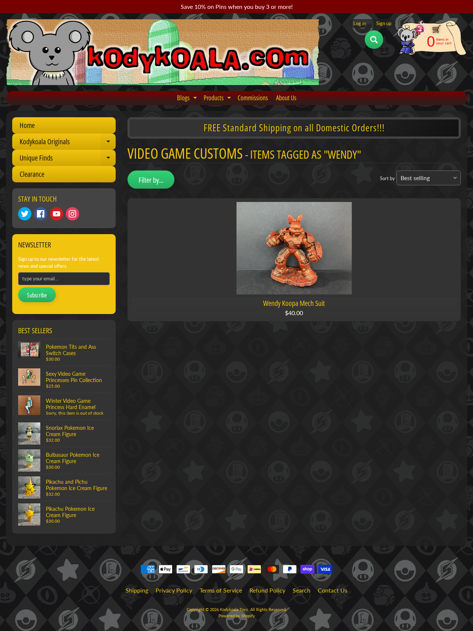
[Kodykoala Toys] (163, 52)
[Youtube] (56, 213)
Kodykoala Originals (68, 143)
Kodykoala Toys (234, 609)
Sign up (383, 23)
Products (218, 99)
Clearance (32, 174)
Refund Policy (267, 590)
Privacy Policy (174, 590)
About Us (286, 97)
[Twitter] (24, 213)
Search (301, 590)
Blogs (188, 99)
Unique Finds (68, 159)
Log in (359, 23)
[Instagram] (72, 213)
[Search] (374, 39)
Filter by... (151, 180)
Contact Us (332, 590)
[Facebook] (40, 213)
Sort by (387, 178)
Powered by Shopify (236, 615)
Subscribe (37, 295)
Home (27, 125)
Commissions (253, 97)
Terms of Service (221, 590)
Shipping (137, 590)
